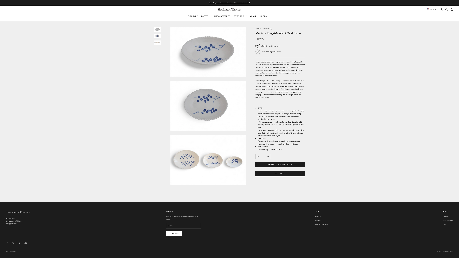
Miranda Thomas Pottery (263, 29)
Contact (445, 216)
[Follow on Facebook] (7, 243)
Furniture (318, 216)
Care (444, 224)
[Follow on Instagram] (13, 243)
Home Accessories (321, 224)
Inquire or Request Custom (271, 52)
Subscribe (174, 233)
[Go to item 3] (157, 42)
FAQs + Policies (448, 220)
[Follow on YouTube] (25, 243)
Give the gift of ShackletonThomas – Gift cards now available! (229, 3)
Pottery (317, 220)
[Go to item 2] (157, 36)
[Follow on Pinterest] (19, 243)
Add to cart (280, 174)
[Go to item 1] (157, 29)
